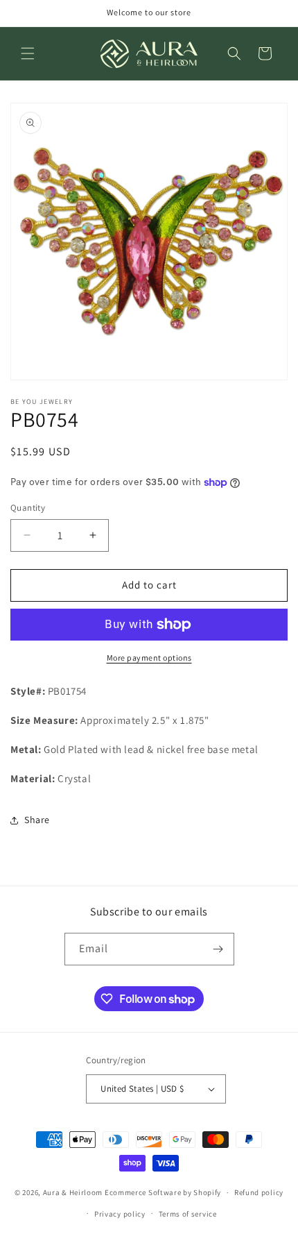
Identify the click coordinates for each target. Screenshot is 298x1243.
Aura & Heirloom (73, 1192)
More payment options (149, 657)
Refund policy (258, 1192)
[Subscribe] (218, 949)
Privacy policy (120, 1214)
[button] (27, 53)
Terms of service (188, 1214)
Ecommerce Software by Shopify (163, 1192)
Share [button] (37, 819)
